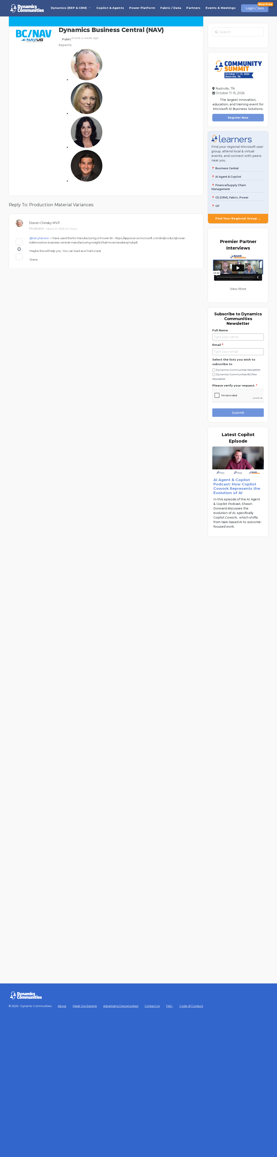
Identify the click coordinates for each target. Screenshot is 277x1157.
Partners (193, 8)
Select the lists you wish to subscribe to (233, 362)
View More (238, 289)
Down (19, 256)
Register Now (238, 117)
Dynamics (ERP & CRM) (69, 8)
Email (217, 345)
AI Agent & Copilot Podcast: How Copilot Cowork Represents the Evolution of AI (236, 486)
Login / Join (255, 8)
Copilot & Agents (110, 8)
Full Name (220, 330)
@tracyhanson (39, 238)
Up (19, 241)
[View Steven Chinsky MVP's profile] (20, 223)
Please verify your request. (234, 385)
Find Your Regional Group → (238, 218)
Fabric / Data (170, 8)
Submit (238, 413)
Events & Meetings (220, 8)
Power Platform (142, 8)
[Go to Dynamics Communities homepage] (27, 8)
